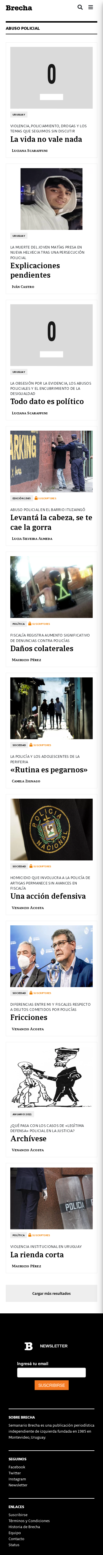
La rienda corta (37, 1254)
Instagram (17, 1479)
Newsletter (18, 1485)
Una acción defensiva (48, 895)
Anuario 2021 (22, 1114)
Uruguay (19, 114)
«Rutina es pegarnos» (49, 769)
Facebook (17, 1467)
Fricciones (28, 1016)
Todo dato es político (47, 400)
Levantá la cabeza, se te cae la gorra (51, 521)
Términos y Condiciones (29, 1520)
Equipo (15, 1532)
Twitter (15, 1473)
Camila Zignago (26, 780)
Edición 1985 (22, 498)
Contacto (16, 1538)
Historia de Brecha (24, 1526)
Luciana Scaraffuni (29, 150)
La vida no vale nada (46, 138)
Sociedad (19, 745)
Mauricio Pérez (26, 659)
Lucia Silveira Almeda (32, 538)
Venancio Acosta (28, 907)
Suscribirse (18, 1514)
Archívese (28, 1138)
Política (19, 624)
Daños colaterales (41, 648)
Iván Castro (23, 286)
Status (14, 1544)
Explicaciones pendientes (35, 269)
